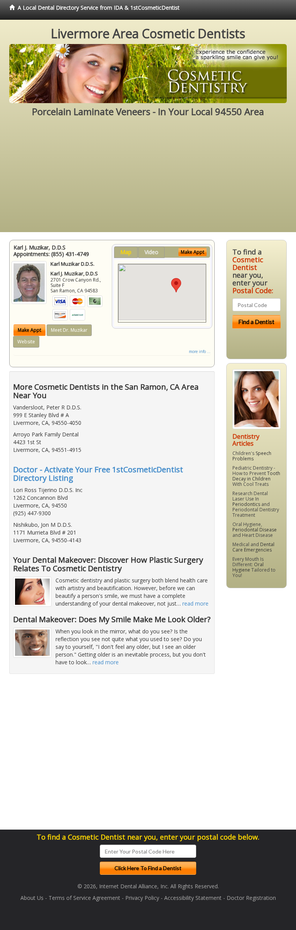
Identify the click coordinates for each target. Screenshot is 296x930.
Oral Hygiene (248, 567)
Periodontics (246, 504)
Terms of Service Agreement (84, 897)
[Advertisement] (148, 178)
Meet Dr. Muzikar (69, 330)
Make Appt (29, 330)
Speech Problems (251, 456)
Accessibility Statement (193, 897)
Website (26, 341)
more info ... (199, 351)
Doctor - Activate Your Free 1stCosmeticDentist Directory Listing (98, 473)
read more (195, 603)
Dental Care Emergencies (253, 547)
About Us (32, 897)
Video (151, 252)
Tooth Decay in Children (256, 476)
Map (125, 252)
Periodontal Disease (254, 529)
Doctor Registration (251, 897)
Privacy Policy (142, 897)
